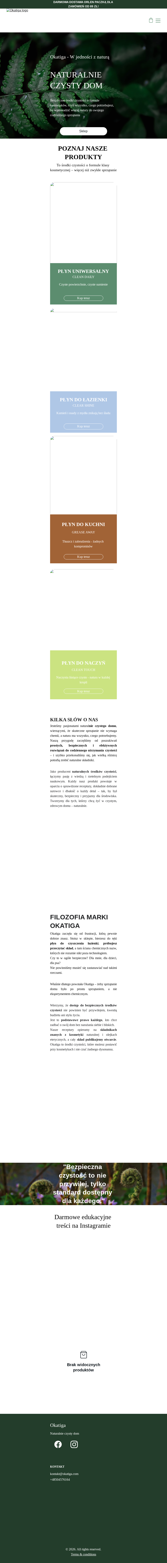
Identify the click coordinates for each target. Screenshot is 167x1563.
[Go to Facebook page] (58, 1444)
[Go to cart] (151, 21)
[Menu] (158, 20)
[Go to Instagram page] (74, 1444)
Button (83, 899)
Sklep (83, 131)
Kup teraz (83, 298)
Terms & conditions (83, 1554)
